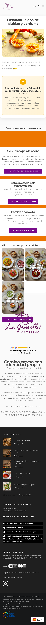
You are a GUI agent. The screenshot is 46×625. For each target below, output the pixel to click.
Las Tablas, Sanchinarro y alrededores (19, 523)
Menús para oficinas (9, 508)
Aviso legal (5, 604)
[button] (43, 6)
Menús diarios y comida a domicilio (14, 511)
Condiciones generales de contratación (18, 606)
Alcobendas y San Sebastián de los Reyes (21, 532)
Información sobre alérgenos (35, 606)
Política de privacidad (13, 604)
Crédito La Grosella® (8, 608)
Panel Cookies (16, 608)
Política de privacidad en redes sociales (28, 604)
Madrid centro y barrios (14, 528)
